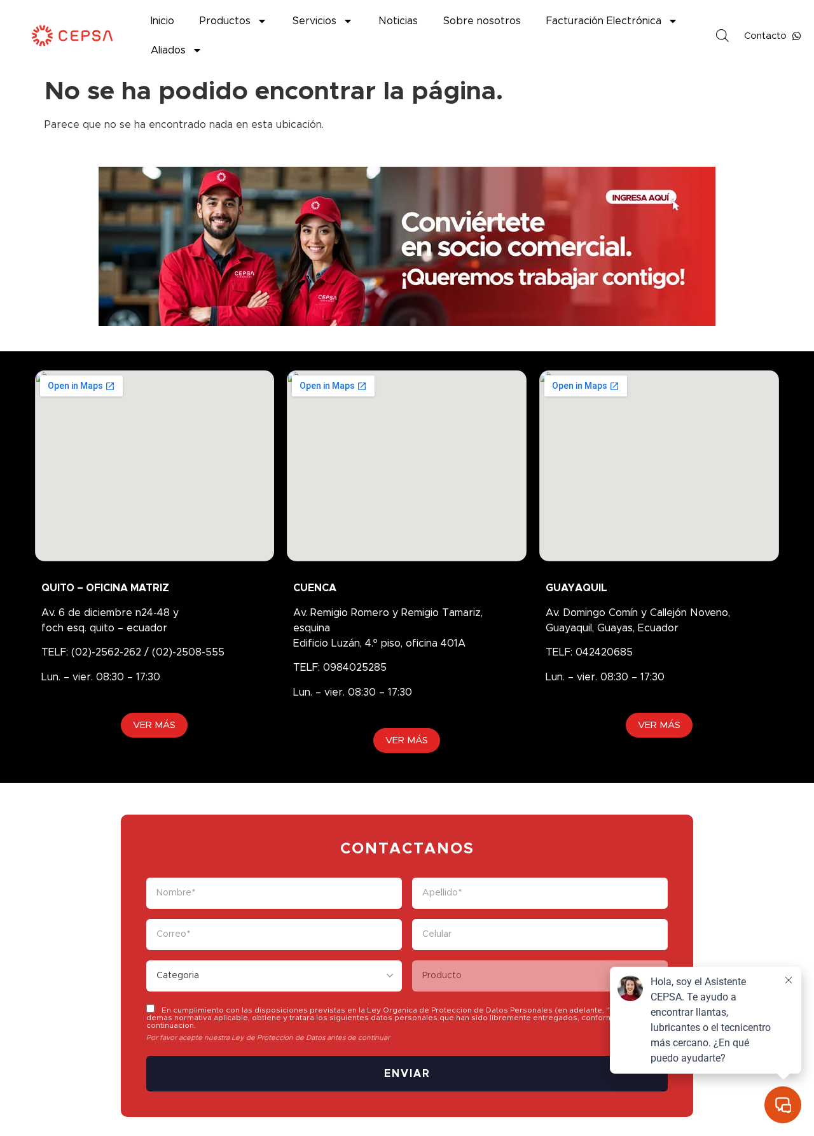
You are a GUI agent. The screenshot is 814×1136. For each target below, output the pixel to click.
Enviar (407, 1074)
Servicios (314, 21)
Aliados (168, 50)
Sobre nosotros (482, 21)
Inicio (162, 21)
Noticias (398, 21)
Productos (225, 21)
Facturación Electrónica (603, 21)
